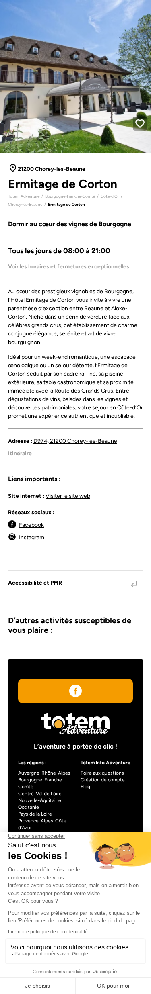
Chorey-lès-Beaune (25, 204)
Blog (85, 786)
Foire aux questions (102, 773)
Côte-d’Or (110, 196)
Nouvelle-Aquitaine (39, 800)
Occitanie (28, 807)
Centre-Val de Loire (40, 793)
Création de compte (103, 780)
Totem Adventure (23, 196)
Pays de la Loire (35, 814)
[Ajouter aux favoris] (140, 124)
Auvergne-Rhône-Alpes (44, 773)
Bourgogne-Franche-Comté (70, 196)
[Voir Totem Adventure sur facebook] (75, 692)
